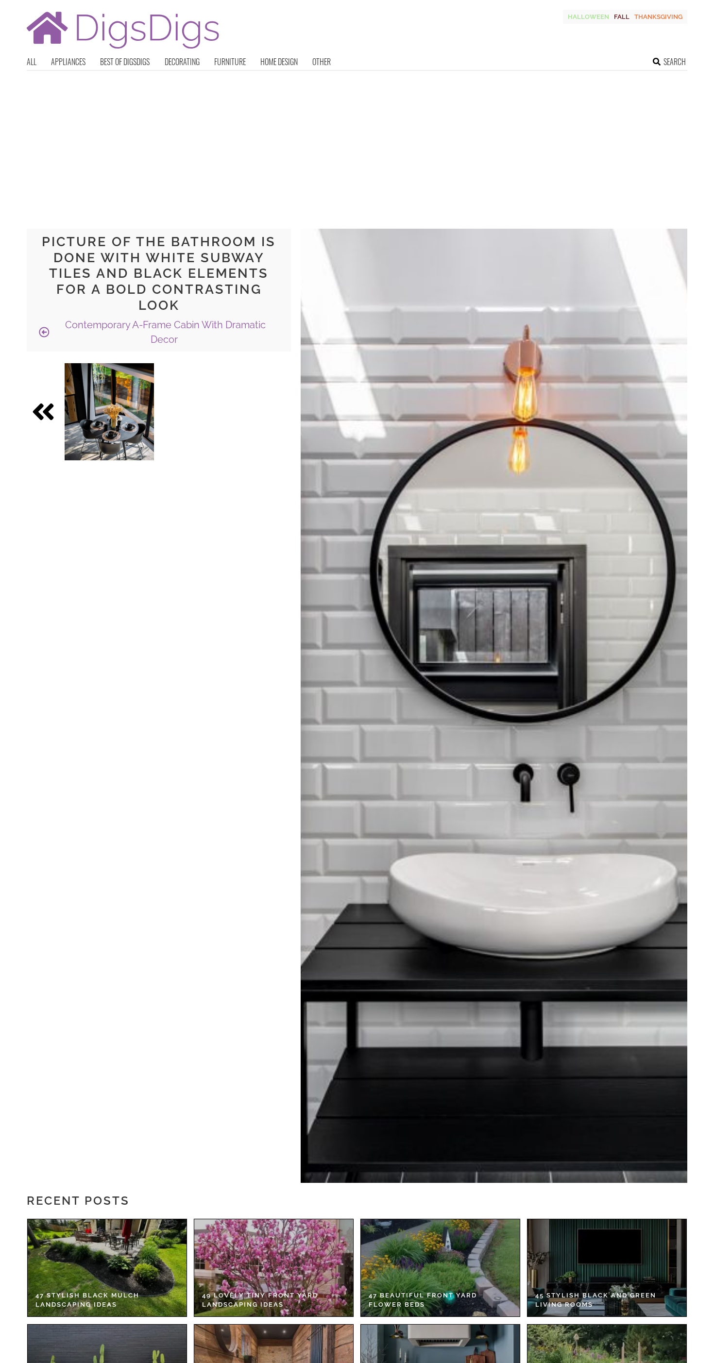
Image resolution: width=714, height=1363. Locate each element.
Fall (621, 16)
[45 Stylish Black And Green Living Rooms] (606, 1267)
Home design (279, 61)
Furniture (230, 61)
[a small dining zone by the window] (109, 411)
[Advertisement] (357, 144)
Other (321, 61)
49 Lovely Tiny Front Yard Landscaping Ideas (260, 1300)
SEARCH (674, 61)
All (31, 61)
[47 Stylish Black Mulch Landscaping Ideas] (107, 1267)
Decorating (182, 61)
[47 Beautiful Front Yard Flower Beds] (440, 1267)
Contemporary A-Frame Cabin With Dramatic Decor (164, 332)
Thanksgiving (658, 16)
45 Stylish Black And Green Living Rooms (595, 1300)
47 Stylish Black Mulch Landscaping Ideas (87, 1300)
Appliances (68, 61)
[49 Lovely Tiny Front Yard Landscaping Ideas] (273, 1267)
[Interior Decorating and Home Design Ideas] (123, 49)
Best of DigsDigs (125, 61)
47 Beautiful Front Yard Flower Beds (423, 1300)
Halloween (588, 16)
